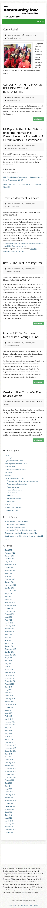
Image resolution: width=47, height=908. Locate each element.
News (19, 38)
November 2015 (10, 748)
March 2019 (9, 669)
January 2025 (9, 556)
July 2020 (8, 634)
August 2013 (9, 809)
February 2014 (10, 795)
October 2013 (9, 803)
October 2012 (9, 832)
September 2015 (10, 751)
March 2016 (9, 739)
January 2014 (9, 798)
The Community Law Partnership (22, 900)
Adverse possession (13, 272)
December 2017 (10, 704)
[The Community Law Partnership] (22, 10)
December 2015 (10, 745)
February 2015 (10, 763)
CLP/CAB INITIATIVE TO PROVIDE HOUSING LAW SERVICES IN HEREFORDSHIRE (22, 88)
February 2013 (10, 824)
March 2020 (9, 643)
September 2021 (10, 611)
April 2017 (8, 716)
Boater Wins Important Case (15, 527)
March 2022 (9, 600)
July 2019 (8, 658)
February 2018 (10, 699)
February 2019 (10, 672)
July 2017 (8, 710)
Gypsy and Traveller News (14, 461)
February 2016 (10, 742)
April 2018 (8, 693)
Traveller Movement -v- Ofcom (21, 198)
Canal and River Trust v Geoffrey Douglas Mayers (22, 394)
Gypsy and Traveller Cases (14, 478)
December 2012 (10, 830)
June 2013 (8, 815)
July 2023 (8, 573)
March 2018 (9, 696)
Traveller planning (13, 346)
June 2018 (8, 687)
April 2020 (8, 640)
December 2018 (10, 675)
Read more (38, 119)
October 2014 (9, 774)
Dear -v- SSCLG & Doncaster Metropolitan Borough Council (21, 335)
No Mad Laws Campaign (13, 507)
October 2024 (9, 559)
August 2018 (9, 684)
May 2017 (8, 713)
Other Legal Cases (13, 206)
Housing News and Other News (16, 464)
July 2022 (8, 594)
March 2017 (9, 719)
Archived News (12, 38)
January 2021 (9, 629)
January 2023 (9, 582)
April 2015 (8, 757)
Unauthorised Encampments (15, 524)
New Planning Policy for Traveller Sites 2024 (20, 530)
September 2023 (10, 570)
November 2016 (10, 725)
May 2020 (8, 637)
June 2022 (8, 597)
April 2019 (8, 667)
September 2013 (10, 806)
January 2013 (9, 827)
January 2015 (9, 766)
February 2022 (10, 602)
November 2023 (10, 565)
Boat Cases (11, 501)
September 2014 (10, 777)
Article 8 (10, 496)
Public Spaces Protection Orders (16, 521)
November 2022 (10, 585)
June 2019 (8, 661)
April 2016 (8, 736)
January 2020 (9, 646)
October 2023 (9, 567)
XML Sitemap (34, 905)
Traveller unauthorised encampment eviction (22, 481)
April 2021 (8, 620)
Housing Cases (10, 458)
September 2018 (10, 681)
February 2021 (10, 626)
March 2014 (9, 792)
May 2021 (8, 617)
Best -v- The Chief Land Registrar (22, 263)
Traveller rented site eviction (17, 484)
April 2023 (8, 576)
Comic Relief (10, 29)
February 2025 (10, 553)
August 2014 (9, 780)
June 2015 (8, 754)
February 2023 (10, 579)
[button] (38, 21)
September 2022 (10, 591)
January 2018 (9, 701)
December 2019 (10, 649)
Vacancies (8, 472)
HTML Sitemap (24, 905)
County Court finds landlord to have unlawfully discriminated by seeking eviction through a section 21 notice (24, 536)
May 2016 (8, 733)
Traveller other (12, 493)
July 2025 (8, 550)
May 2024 (8, 562)
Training (7, 475)
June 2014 (8, 786)
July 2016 (8, 728)
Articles (7, 504)
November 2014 (10, 771)
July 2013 (8, 812)
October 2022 (9, 588)
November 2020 (10, 632)
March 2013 (9, 821)
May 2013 (8, 818)
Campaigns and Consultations (17, 148)
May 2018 (8, 690)
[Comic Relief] (17, 56)
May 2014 (8, 789)
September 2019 (10, 655)
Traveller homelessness (15, 490)
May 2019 (8, 664)
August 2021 (9, 614)
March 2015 (9, 760)
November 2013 (10, 800)
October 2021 (9, 608)
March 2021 (9, 623)
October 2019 (9, 652)
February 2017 (10, 722)
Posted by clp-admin (13, 35)
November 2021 (10, 605)
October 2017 (9, 707)
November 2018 (10, 678)
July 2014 (8, 783)
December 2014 (10, 768)
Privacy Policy (13, 905)
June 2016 (8, 731)
